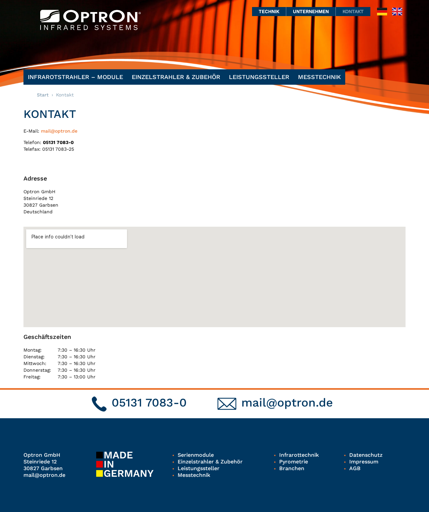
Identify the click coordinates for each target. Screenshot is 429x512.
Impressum (363, 461)
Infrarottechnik (299, 455)
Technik (269, 11)
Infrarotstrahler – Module (75, 76)
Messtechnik (319, 76)
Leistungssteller (259, 76)
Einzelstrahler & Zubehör (176, 76)
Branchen (291, 468)
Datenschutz (365, 455)
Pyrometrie (293, 461)
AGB (355, 468)
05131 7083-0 (149, 402)
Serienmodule (196, 455)
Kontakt (353, 11)
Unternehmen (311, 11)
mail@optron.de (59, 131)
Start (43, 94)
